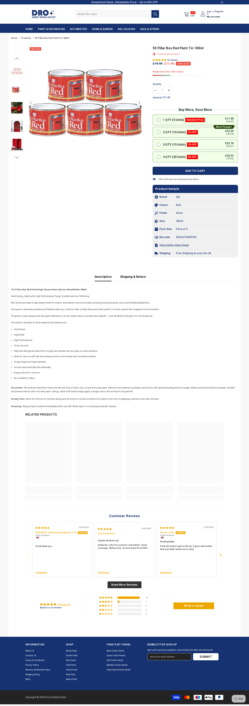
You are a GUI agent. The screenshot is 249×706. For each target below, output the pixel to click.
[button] (31, 103)
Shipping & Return (133, 276)
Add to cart (195, 170)
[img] (42, 528)
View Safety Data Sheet (174, 245)
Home (14, 38)
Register (219, 11)
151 (178, 196)
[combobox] (113, 14)
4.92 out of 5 (64, 604)
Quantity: (157, 84)
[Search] (117, 14)
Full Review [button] (41, 572)
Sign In (209, 12)
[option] (85, 103)
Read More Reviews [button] (124, 584)
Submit (206, 656)
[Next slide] (220, 555)
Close (222, 2)
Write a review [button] (193, 605)
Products (26, 38)
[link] (48, 492)
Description (103, 276)
